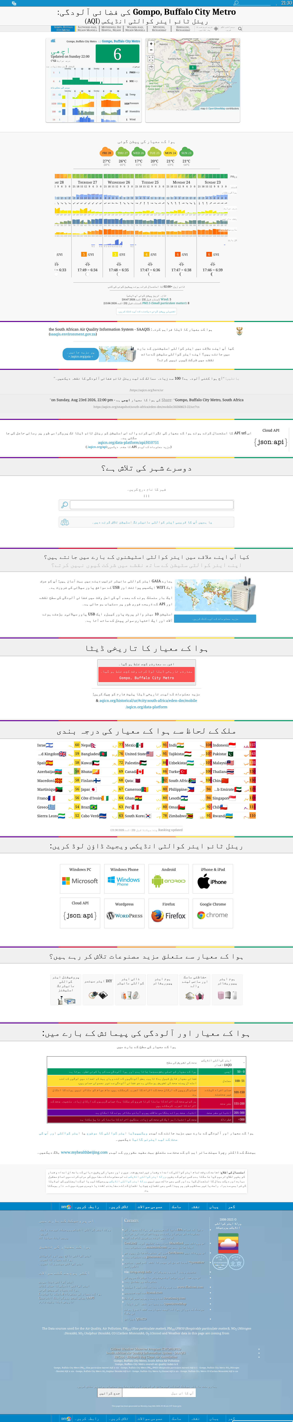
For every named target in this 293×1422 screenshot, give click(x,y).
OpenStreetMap (216, 108)
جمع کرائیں (109, 1392)
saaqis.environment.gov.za (73, 334)
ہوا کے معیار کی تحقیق (65, 1246)
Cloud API (80, 903)
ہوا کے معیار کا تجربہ (56, 1260)
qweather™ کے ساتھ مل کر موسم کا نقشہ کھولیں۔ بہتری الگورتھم (164, 1264)
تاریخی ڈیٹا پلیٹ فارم (56, 1302)
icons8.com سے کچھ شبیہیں (143, 1292)
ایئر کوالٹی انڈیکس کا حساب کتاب (64, 1286)
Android (169, 869)
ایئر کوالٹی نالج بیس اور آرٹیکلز (65, 1256)
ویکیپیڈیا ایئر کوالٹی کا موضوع (117, 1132)
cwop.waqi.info (140, 1272)
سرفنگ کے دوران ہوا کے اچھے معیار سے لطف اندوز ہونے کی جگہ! (164, 1311)
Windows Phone (124, 869)
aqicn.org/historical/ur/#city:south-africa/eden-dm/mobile (148, 700)
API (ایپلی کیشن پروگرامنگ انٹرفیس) (66, 1298)
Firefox (168, 904)
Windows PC (80, 869)
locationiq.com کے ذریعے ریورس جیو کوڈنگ (154, 1298)
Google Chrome (213, 904)
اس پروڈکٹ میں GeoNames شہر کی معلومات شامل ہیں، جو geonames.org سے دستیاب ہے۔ (165, 1255)
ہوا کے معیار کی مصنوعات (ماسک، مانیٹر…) (70, 1294)
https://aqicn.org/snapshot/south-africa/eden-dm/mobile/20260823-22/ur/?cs (146, 407)
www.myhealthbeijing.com (84, 1152)
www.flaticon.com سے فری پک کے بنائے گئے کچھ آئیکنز (163, 1287)
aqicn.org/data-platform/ (146, 706)
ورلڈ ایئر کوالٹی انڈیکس (147, 1176)
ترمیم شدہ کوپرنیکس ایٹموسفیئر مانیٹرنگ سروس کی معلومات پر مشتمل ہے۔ (162, 1279)
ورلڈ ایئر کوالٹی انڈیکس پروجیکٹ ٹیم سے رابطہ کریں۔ (75, 1231)
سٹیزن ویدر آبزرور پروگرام (175, 1272)
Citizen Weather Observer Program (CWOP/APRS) (146, 1349)
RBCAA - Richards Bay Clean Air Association (145, 1357)
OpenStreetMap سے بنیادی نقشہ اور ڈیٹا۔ (155, 1304)
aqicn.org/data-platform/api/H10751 (128, 442)
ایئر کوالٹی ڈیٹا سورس (56, 1282)
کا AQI (99, 41)
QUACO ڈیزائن (135, 1319)
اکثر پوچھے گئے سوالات (64, 1273)
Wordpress (124, 904)
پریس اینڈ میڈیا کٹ (53, 1237)
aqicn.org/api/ (97, 447)
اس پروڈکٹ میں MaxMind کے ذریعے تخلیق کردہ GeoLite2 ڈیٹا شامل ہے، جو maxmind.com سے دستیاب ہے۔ (164, 1245)
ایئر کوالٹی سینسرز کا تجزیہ (61, 1264)
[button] (193, 70)
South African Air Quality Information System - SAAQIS (145, 1353)
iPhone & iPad (213, 869)
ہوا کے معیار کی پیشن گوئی (59, 1290)
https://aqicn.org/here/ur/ (146, 390)
